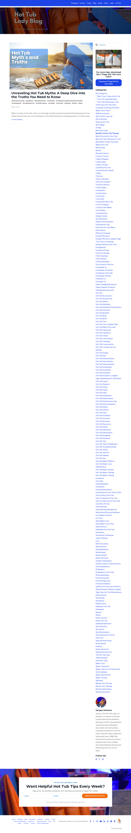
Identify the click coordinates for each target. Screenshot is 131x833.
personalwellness (103, 566)
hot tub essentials (103, 370)
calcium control (102, 156)
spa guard (100, 629)
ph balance (100, 569)
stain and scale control (105, 635)
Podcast (47, 819)
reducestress (101, 595)
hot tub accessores (104, 296)
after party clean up (104, 116)
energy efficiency (29, 100)
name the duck (102, 558)
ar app (98, 127)
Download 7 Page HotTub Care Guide (108, 82)
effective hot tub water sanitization (105, 228)
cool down (100, 196)
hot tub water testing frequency (105, 476)
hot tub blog (101, 316)
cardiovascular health (105, 170)
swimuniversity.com (104, 652)
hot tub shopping (103, 435)
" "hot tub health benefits (106, 99)
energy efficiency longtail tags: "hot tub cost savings (108, 240)
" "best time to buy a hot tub (108, 96)
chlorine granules (103, 182)
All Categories (101, 93)
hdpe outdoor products (105, 287)
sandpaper (100, 609)
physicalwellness (102, 575)
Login (112, 3)
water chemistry (102, 666)
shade (98, 615)
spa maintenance (102, 632)
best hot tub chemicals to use (108, 139)
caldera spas (101, 162)
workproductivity (103, 692)
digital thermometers (104, 222)
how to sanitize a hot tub (106, 498)
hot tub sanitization (104, 432)
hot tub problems (103, 415)
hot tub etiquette (103, 373)
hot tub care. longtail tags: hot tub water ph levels (107, 325)
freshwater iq (101, 267)
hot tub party (101, 412)
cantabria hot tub (103, 167)
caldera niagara (102, 159)
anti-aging (100, 125)
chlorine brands (102, 179)
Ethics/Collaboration (43, 823)
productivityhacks (103, 583)
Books (100, 3)
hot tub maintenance (16, 103)
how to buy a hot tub (105, 495)
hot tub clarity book (104, 338)
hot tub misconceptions (41, 103)
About (53, 819)
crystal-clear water (104, 207)
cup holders (101, 210)
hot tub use (101, 458)
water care (100, 663)
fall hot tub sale (102, 253)
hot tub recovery (103, 421)
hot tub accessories (104, 298)
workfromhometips (104, 689)
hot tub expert (102, 381)
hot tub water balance (105, 461)
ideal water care (102, 521)
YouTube (26, 823)
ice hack (99, 518)
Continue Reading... (17, 119)
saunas (98, 612)
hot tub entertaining (104, 361)
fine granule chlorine (104, 264)
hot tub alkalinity (103, 304)
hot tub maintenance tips (28, 103)
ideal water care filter (105, 524)
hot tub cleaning (103, 341)
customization (101, 213)
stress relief (101, 643)
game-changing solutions (106, 284)
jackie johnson (102, 538)
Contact (82, 3)
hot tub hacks (102, 390)
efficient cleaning (103, 233)
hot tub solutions (103, 438)
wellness (80, 103)
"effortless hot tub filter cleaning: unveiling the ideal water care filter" (107, 108)
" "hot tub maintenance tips (107, 102)
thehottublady (102, 658)
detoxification (101, 219)
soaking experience (103, 623)
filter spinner (101, 259)
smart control (101, 618)
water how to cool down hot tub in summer (108, 670)
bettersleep (100, 147)
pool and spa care (103, 581)
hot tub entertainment (105, 364)
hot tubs (99, 481)
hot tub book (101, 318)
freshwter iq (101, 279)
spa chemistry (101, 626)
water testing (101, 678)
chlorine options (103, 184)
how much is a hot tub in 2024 (108, 492)
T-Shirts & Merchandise (19, 821)
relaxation (74, 103)
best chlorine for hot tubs (107, 136)
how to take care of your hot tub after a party (108, 502)
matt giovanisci (102, 544)
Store (106, 3)
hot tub (99, 293)
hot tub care (101, 321)
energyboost (101, 247)
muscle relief (101, 555)
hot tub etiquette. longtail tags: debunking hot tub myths (69, 100)
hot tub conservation (104, 344)
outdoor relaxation (104, 561)
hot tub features (103, 384)
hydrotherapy (68, 103)
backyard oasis (102, 130)
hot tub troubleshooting (106, 447)
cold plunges (101, 187)
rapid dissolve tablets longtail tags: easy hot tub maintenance (109, 590)
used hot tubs (102, 660)
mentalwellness (102, 549)
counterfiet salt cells (104, 202)
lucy (97, 541)
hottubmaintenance (104, 489)
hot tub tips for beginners (107, 444)
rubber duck (101, 603)
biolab (98, 150)
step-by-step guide (103, 640)
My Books (40, 819)
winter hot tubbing (104, 686)
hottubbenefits (102, 484)
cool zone (100, 199)
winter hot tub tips (104, 683)
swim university (102, 649)
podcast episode (102, 578)
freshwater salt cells (104, 273)
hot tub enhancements (105, 358)
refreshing (100, 598)
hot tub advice (102, 301)
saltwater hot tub (103, 606)
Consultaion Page (41, 821)
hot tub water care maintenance (104, 465)
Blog (94, 3)
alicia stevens (101, 119)
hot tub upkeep (102, 455)
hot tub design (102, 353)
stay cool (99, 638)
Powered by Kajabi (116, 828)
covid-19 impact (102, 204)
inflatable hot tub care (105, 529)
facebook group (102, 250)
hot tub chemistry (103, 333)
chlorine (99, 176)
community (100, 190)
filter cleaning (102, 256)
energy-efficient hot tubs (40, 100)
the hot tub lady (103, 655)
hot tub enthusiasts (104, 367)
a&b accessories (102, 113)
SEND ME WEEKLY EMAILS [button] (95, 796)
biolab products (102, 153)
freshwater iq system (104, 270)
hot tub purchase (103, 418)
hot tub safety (102, 427)
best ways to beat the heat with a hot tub (107, 143)
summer (99, 646)
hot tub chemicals (103, 330)
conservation (101, 193)
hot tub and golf (103, 310)
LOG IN (118, 3)
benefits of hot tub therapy (18, 100)
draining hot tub (103, 224)
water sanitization (103, 675)
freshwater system (103, 276)
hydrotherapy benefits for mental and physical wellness (108, 510)
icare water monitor (104, 515)
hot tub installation (104, 395)
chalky (98, 173)
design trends (101, 216)
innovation (100, 532)
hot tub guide (101, 387)
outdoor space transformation (108, 564)
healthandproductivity (105, 290)
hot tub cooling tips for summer (106, 348)
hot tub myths (51, 103)
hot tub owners (102, 410)
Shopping (74, 3)
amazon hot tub (102, 122)
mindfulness (101, 552)
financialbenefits (103, 261)
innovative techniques (105, 535)
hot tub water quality (105, 469)
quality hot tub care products (108, 586)
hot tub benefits (51, 100)
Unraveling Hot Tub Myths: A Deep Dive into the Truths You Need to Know (48, 95)
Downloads (32, 819)
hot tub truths (59, 103)
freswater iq (101, 281)
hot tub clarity (102, 336)
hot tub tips (101, 441)
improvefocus (101, 526)
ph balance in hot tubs (105, 572)
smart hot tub (101, 621)
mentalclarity (101, 546)
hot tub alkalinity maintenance (108, 307)
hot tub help (101, 393)
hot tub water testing (105, 472)
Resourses (31, 821)
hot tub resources (103, 424)
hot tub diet (101, 355)
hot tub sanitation (103, 430)
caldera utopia (102, 165)
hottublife (100, 487)
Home (89, 3)
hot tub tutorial (102, 452)
